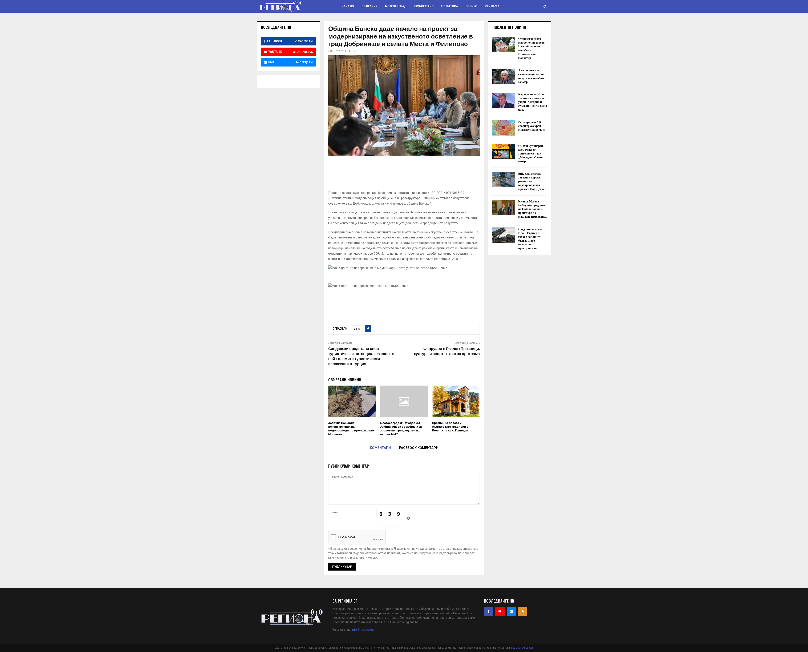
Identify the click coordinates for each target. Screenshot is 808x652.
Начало (348, 6)
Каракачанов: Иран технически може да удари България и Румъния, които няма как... (532, 102)
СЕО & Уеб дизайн (523, 647)
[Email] (511, 611)
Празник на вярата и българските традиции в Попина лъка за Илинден (450, 426)
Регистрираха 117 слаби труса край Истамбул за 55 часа (531, 126)
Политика (449, 6)
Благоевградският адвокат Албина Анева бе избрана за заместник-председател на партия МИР (401, 428)
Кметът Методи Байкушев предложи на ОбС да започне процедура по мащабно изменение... (532, 209)
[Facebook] (488, 611)
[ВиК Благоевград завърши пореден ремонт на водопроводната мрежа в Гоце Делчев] (503, 179)
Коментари (380, 448)
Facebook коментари (418, 448)
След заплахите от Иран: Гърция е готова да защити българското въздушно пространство (530, 239)
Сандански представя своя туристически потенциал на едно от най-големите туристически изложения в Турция (361, 356)
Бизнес (471, 6)
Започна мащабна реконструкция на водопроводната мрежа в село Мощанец (351, 428)
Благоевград (395, 6)
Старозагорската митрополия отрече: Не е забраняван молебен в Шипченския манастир (531, 48)
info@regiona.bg (363, 629)
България (369, 6)
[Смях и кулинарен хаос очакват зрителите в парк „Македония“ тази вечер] (503, 151)
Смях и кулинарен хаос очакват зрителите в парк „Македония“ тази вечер (530, 154)
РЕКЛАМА (492, 6)
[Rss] (522, 611)
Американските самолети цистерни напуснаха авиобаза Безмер (531, 76)
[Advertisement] (404, 174)
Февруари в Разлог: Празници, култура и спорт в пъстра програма (447, 351)
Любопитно (424, 6)
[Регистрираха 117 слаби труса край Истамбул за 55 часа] (503, 128)
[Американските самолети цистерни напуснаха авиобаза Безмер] (503, 76)
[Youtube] (500, 611)
